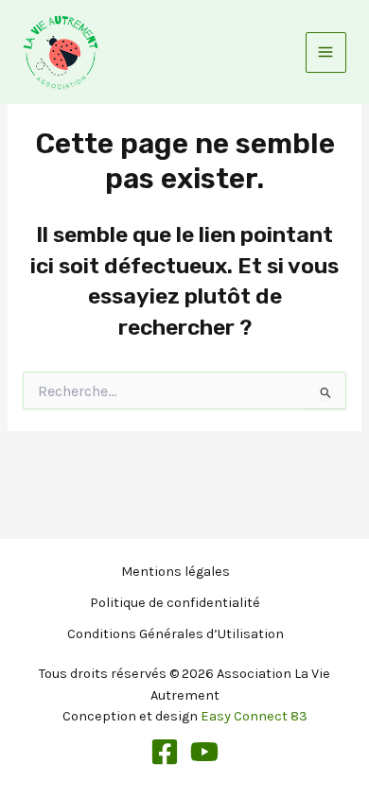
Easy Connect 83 (254, 716)
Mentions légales (175, 572)
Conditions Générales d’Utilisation (175, 634)
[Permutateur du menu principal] (326, 52)
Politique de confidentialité (175, 603)
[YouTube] (204, 751)
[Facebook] (164, 751)
